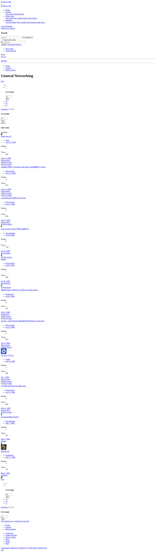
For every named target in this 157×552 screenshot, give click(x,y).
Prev (2, 81)
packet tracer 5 (6, 136)
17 (6, 105)
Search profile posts (37, 22)
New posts (9, 14)
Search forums (19, 14)
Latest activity (32, 18)
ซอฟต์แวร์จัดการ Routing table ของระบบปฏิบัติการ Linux (23, 167)
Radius (3, 259)
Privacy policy (11, 537)
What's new (10, 16)
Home (8, 10)
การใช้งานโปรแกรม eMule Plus (13, 386)
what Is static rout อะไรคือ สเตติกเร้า (15, 229)
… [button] (6, 87)
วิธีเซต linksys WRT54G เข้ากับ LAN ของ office (19, 290)
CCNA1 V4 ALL (7, 355)
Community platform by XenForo (24, 548)
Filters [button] (3, 123)
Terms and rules (11, 535)
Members (9, 20)
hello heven (5, 451)
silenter (3, 441)
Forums (8, 12)
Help (7, 539)
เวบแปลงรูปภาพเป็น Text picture (13, 198)
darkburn (4, 475)
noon (7, 140)
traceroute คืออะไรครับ (10, 417)
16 (6, 103)
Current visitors (11, 22)
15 (6, 101)
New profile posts (20, 18)
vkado (8, 359)
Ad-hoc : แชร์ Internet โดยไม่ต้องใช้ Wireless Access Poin (22, 321)
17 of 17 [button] (11, 109)
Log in (3, 57)
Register (4, 61)
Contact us (9, 533)
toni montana (10, 233)
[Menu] (2, 4)
